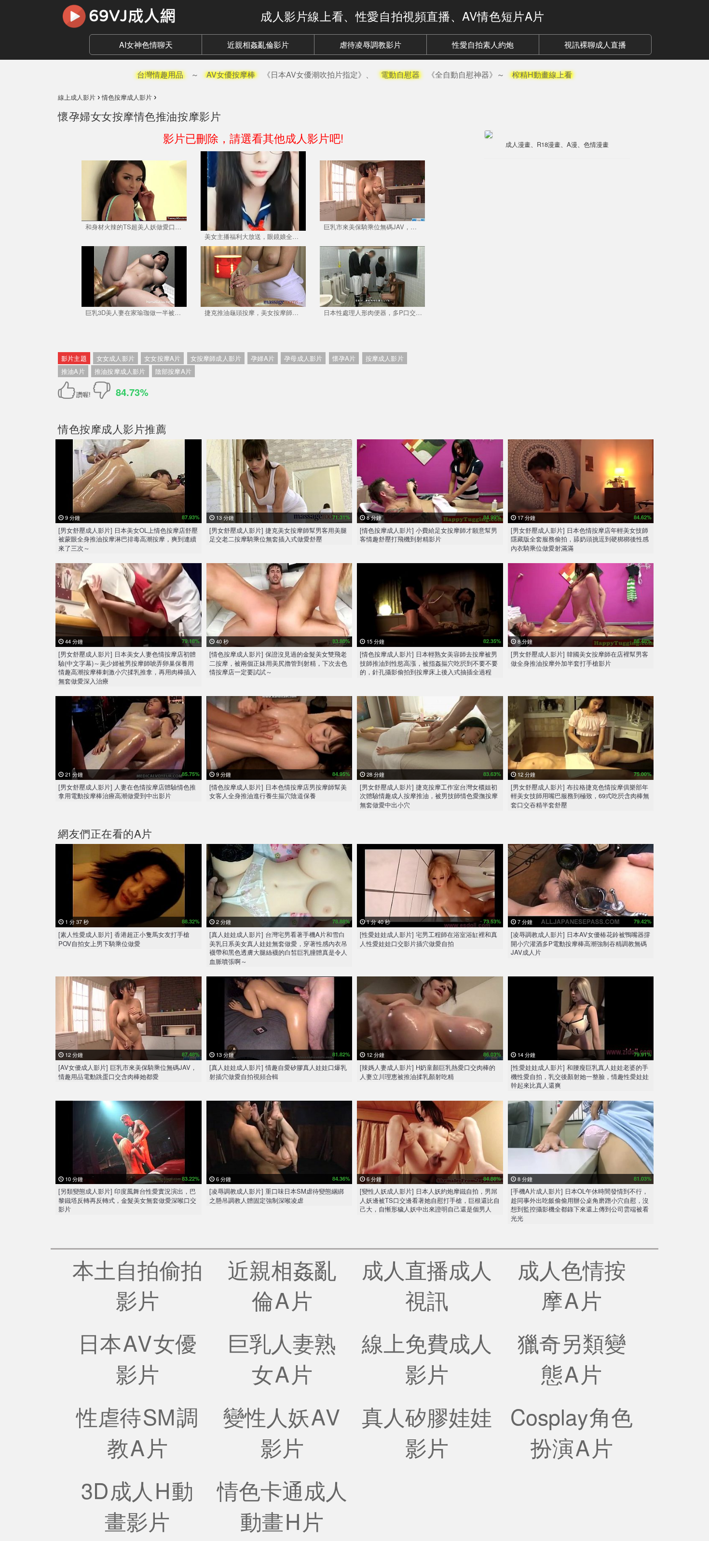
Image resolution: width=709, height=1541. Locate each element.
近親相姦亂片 (282, 1285)
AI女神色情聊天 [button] (146, 44)
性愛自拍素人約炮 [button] (483, 44)
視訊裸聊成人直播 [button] (595, 44)
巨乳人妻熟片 (282, 1358)
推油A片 (73, 371)
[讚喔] (68, 390)
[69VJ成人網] (152, 16)
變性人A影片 (282, 1431)
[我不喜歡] (101, 390)
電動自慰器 (400, 74)
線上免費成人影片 (427, 1358)
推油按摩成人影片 (120, 371)
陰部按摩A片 (173, 371)
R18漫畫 (548, 144)
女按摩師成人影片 (216, 358)
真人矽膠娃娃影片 (427, 1431)
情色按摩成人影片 (101, 428)
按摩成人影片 (385, 358)
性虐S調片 (137, 1431)
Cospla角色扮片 (571, 1431)
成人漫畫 (518, 144)
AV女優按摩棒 (230, 74)
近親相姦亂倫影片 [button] (258, 44)
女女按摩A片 (162, 358)
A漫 (572, 144)
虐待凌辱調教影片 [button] (370, 44)
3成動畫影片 (137, 1505)
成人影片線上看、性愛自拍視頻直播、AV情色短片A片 (402, 15)
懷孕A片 (344, 358)
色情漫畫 (596, 144)
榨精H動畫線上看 (542, 74)
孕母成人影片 (303, 358)
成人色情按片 (572, 1285)
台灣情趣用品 (160, 74)
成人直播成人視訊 (427, 1285)
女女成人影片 (115, 358)
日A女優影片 (137, 1358)
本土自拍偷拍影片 (137, 1285)
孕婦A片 (262, 358)
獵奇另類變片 (572, 1358)
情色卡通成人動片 (282, 1505)
